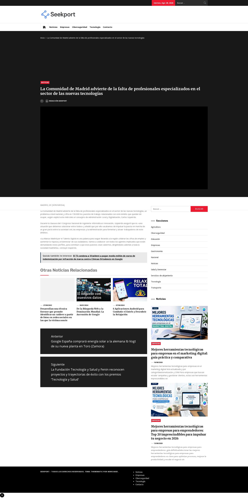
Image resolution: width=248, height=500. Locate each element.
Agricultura (155, 227)
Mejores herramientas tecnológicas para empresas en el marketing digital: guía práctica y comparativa (179, 353)
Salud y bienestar (158, 269)
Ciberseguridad (79, 27)
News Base (113, 472)
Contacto (107, 27)
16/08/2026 (158, 362)
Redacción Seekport (58, 101)
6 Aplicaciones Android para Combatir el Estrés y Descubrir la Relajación (129, 311)
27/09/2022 (47, 305)
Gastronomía (156, 251)
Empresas (64, 27)
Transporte (156, 287)
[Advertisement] (124, 60)
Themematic (97, 472)
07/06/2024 (120, 305)
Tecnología (95, 27)
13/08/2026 (158, 443)
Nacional (154, 257)
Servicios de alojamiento (162, 275)
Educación (155, 239)
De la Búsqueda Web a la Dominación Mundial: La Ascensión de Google (90, 311)
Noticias (53, 27)
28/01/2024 (84, 305)
